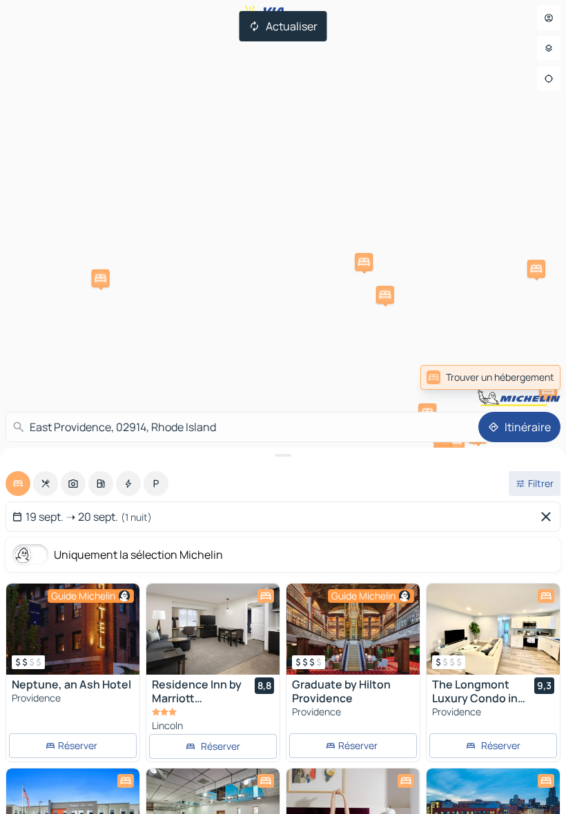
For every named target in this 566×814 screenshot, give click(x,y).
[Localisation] (548, 78)
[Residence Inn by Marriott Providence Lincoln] (213, 629)
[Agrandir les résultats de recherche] (283, 455)
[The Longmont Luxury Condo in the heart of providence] (493, 629)
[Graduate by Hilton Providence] (353, 629)
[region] (72, 629)
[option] (18, 483)
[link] (530, 377)
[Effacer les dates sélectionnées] (549, 517)
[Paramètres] (548, 48)
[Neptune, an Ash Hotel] (72, 629)
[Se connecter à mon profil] (548, 18)
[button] (385, 295)
